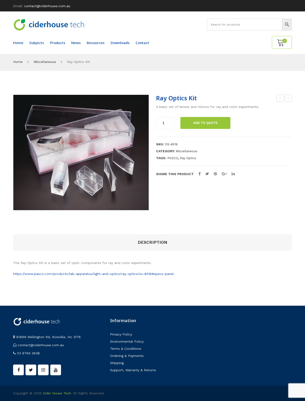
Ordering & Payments (127, 356)
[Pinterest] (215, 174)
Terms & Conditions (125, 348)
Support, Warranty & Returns (133, 370)
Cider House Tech (57, 393)
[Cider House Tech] (49, 24)
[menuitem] (18, 42)
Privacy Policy (121, 334)
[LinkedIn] (233, 174)
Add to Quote (205, 123)
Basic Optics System (280, 99)
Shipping (117, 363)
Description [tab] (152, 242)
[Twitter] (207, 174)
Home (18, 62)
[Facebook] (199, 174)
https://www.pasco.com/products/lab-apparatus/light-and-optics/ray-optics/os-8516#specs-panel (93, 274)
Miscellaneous (45, 62)
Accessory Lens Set (288, 99)
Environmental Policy (127, 341)
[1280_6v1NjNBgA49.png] (81, 152)
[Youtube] (55, 370)
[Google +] (224, 174)
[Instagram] (43, 370)
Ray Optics (188, 158)
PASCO (172, 158)
